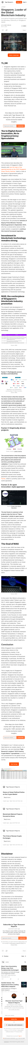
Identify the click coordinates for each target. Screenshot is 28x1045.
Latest (3, 7)
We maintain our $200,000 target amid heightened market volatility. (10, 972)
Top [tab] (3, 962)
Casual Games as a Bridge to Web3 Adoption (8, 989)
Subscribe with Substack (15, 1025)
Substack (6, 1041)
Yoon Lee (9, 25)
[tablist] (5, 962)
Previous (6, 956)
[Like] (2, 30)
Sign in (24, 2)
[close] (23, 994)
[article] (14, 972)
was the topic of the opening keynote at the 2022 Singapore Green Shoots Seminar (13, 169)
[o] (24, 968)
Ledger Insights (18, 451)
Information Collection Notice (17, 943)
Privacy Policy (19, 1031)
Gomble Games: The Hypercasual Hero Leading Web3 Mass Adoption (10, 984)
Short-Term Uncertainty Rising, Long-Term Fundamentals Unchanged (10, 968)
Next (23, 956)
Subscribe (19, 2)
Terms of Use (21, 941)
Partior (3, 478)
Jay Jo (2, 25)
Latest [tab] (7, 962)
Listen (24, 26)
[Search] (25, 962)
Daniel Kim (10, 975)
